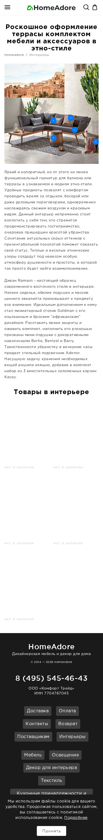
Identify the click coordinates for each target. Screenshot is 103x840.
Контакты (37, 724)
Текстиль (51, 781)
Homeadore (14, 55)
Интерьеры (72, 737)
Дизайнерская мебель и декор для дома (51, 649)
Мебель (33, 755)
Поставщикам (33, 737)
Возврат (68, 724)
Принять (51, 831)
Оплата (67, 711)
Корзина (95, 7)
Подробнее (76, 817)
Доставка (38, 711)
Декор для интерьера (51, 768)
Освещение (65, 755)
